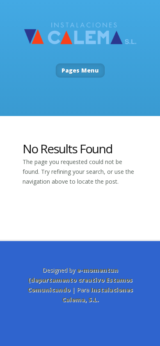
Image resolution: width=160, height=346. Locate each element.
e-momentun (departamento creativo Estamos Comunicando (80, 280)
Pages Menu (80, 70)
